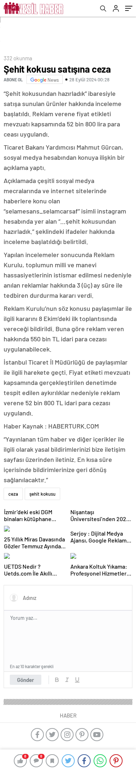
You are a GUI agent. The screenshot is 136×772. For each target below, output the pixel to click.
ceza (13, 494)
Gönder (25, 679)
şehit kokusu (42, 494)
